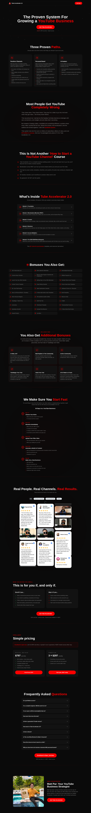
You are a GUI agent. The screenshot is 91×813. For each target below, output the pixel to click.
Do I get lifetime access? (29, 700)
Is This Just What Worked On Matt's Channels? (35, 737)
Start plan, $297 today (62, 672)
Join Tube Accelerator (45, 27)
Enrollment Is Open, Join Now (45, 755)
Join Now (78, 3)
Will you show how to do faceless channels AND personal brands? (40, 747)
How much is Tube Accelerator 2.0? (32, 726)
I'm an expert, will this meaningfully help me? (34, 711)
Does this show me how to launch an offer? (34, 742)
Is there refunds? (27, 731)
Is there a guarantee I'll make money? (32, 721)
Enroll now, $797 (29, 672)
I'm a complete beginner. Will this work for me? (34, 705)
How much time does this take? (31, 716)
